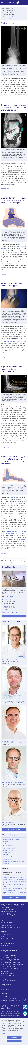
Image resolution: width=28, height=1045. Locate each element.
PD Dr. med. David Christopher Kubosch (12, 964)
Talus (9, 489)
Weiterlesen (14, 189)
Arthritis (5, 843)
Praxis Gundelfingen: (8, 600)
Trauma (3, 252)
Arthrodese (7, 90)
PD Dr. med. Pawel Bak (7, 975)
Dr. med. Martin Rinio (8, 741)
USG (12, 396)
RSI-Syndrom (7, 859)
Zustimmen (14, 1037)
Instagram (4, 563)
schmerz (7, 71)
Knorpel (18, 254)
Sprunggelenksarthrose (11, 503)
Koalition (16, 151)
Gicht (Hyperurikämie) (9, 848)
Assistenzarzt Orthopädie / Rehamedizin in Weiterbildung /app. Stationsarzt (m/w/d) (14, 881)
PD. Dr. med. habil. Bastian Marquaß (11, 962)
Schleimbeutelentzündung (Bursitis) (13, 861)
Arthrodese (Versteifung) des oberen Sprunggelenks (13, 284)
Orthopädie (12, 661)
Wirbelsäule (5, 826)
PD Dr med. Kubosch (8, 822)
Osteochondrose (8, 850)
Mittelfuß (20, 167)
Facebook (21, 561)
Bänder (13, 67)
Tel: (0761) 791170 (7, 16)
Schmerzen (6, 863)
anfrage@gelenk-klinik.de (9, 612)
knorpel (10, 170)
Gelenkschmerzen (8, 846)
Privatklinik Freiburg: (8, 606)
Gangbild (22, 71)
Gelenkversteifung (6, 407)
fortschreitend (10, 254)
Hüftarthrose (13, 94)
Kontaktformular (6, 18)
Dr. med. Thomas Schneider (10, 660)
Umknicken (15, 252)
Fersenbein (13, 152)
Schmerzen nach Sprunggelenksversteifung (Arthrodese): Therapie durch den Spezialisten (13, 460)
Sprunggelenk (18, 88)
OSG (7, 68)
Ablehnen (14, 1041)
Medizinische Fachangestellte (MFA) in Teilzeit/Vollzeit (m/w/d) (14, 889)
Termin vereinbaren (14, 616)
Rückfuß (10, 167)
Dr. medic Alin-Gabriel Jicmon (9, 968)
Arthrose (18, 396)
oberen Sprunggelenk (7, 328)
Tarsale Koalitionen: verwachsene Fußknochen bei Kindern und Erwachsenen (13, 107)
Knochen (18, 68)
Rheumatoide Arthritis (9, 857)
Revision (13, 351)
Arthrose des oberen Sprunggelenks (15, 341)
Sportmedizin (10, 786)
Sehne (7, 67)
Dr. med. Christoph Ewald (8, 966)
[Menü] (2, 3)
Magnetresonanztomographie (9, 149)
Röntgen (4, 394)
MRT (18, 149)
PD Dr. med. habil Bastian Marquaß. (12, 782)
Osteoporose (6, 852)
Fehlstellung (19, 397)
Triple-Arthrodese (14, 394)
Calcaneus (13, 399)
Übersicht (6, 841)
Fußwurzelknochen (6, 319)
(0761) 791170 (8, 597)
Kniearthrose (18, 92)
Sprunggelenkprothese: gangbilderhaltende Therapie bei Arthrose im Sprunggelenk (14, 200)
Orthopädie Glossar (6, 989)
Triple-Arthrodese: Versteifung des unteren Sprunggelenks (12, 369)
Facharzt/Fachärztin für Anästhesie (13, 877)
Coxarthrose (21, 94)
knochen (5, 231)
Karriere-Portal (14, 897)
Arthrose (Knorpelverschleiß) (11, 839)
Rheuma (5, 854)
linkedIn (10, 563)
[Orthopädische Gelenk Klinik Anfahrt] (14, 579)
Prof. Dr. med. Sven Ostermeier (11, 701)
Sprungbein (4, 152)
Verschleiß (13, 505)
